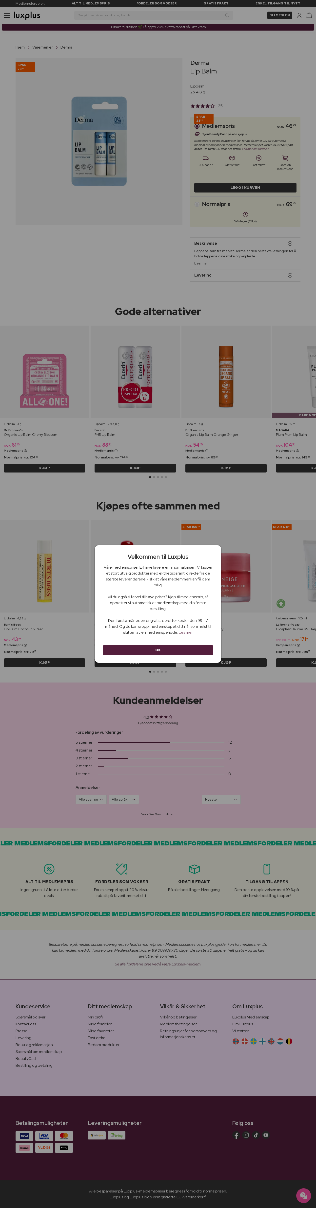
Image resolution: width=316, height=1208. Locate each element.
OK (158, 650)
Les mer (186, 632)
